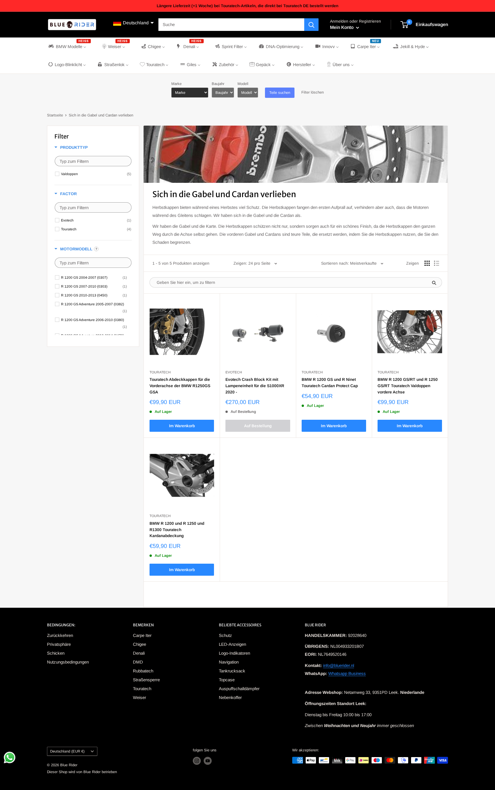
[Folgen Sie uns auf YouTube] (208, 761)
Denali (139, 653)
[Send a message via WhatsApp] (9, 757)
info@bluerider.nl (338, 665)
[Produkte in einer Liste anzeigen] (436, 263)
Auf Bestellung (258, 425)
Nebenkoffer (230, 697)
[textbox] (93, 161)
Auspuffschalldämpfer (239, 688)
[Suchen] (311, 24)
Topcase (227, 679)
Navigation (229, 662)
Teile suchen (279, 92)
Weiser (139, 697)
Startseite (55, 115)
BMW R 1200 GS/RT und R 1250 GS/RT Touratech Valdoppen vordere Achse (408, 385)
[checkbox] (96, 174)
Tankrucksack (232, 670)
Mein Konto (342, 27)
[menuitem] (69, 46)
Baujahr (218, 84)
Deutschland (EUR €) (67, 751)
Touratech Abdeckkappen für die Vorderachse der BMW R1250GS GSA (180, 385)
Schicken (55, 653)
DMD (138, 662)
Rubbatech (143, 670)
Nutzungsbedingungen (68, 662)
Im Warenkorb (182, 425)
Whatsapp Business (347, 673)
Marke (176, 84)
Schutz (225, 635)
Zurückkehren (60, 635)
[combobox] (231, 24)
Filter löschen (312, 92)
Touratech (142, 688)
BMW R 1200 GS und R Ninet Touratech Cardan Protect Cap (330, 382)
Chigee (139, 644)
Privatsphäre (59, 644)
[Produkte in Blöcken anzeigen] (427, 263)
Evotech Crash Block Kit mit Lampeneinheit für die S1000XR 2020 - (254, 385)
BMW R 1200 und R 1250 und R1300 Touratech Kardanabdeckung (177, 529)
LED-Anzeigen (232, 644)
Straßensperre (146, 679)
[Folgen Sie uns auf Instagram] (197, 761)
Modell (242, 84)
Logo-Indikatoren (234, 653)
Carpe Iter (142, 635)
